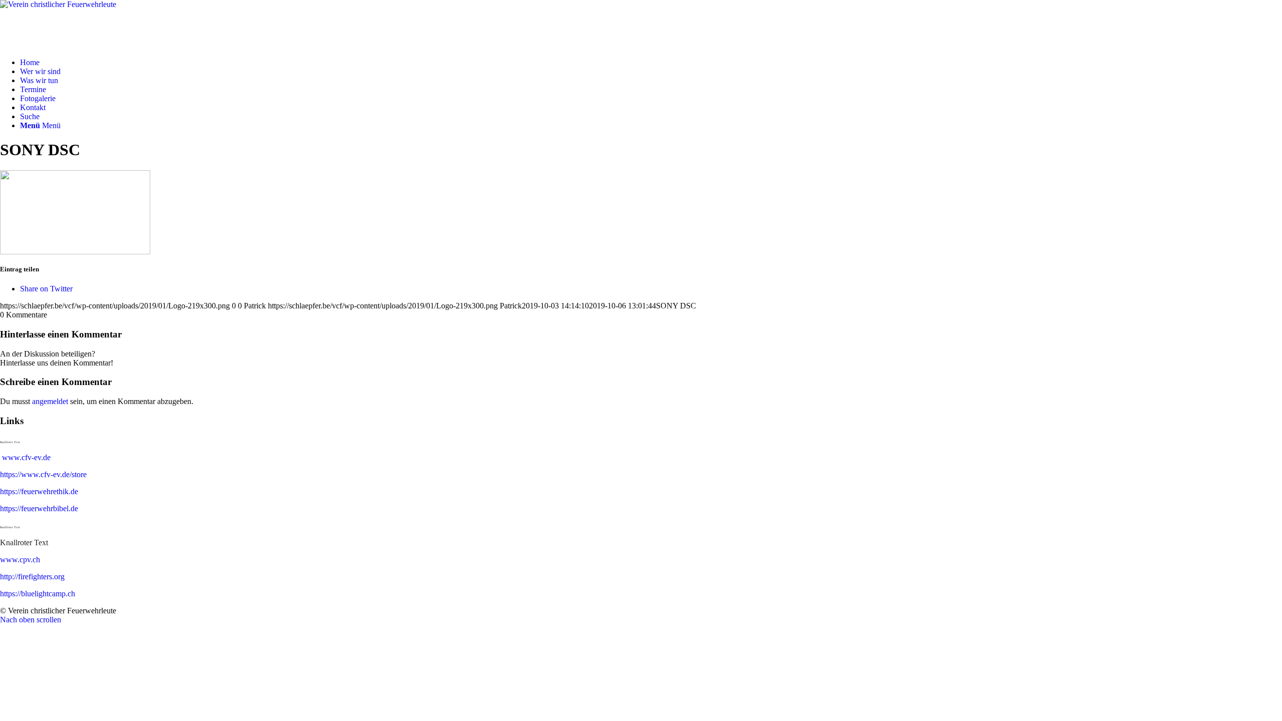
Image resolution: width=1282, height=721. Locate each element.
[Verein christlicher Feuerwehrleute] (641, 25)
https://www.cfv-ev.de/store (43, 474)
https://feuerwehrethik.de (39, 491)
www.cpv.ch (20, 559)
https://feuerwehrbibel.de (39, 508)
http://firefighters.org (32, 576)
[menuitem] (651, 62)
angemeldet (50, 401)
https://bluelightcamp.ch (37, 593)
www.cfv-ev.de (26, 457)
